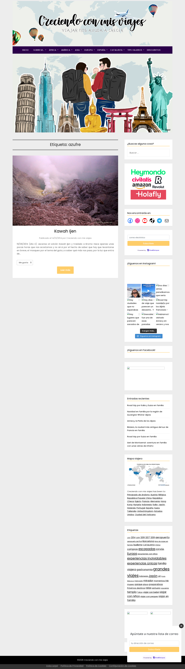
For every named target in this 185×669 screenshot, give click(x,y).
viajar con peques (149, 596)
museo (130, 584)
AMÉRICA (65, 50)
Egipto (138, 501)
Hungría (137, 504)
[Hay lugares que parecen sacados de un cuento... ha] (134, 319)
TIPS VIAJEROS (134, 50)
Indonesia (147, 504)
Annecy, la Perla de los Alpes (141, 420)
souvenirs (165, 588)
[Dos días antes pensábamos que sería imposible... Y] (148, 291)
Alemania (155, 501)
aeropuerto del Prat (134, 541)
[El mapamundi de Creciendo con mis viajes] (148, 485)
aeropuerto (162, 537)
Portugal (141, 507)
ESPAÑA (101, 50)
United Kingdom (145, 511)
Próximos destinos (136, 588)
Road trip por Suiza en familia (142, 436)
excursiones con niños (148, 554)
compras (132, 549)
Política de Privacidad (72, 665)
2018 (152, 537)
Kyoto (163, 576)
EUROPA (89, 50)
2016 (142, 537)
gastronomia (145, 569)
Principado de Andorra (138, 494)
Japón (161, 504)
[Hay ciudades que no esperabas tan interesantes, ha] (134, 305)
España (149, 507)
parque (138, 584)
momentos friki (161, 580)
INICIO (25, 50)
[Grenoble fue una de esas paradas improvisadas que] (148, 319)
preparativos (156, 584)
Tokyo (140, 592)
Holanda (131, 507)
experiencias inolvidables (146, 558)
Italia (155, 504)
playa (145, 584)
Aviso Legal (52, 665)
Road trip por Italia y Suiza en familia (145, 405)
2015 (138, 537)
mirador (148, 580)
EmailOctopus (154, 250)
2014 (133, 537)
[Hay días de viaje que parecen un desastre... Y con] (148, 305)
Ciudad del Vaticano (145, 514)
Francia (145, 501)
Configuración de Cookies (122, 665)
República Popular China (139, 498)
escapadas (146, 549)
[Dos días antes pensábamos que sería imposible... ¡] (163, 291)
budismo (137, 544)
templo (132, 592)
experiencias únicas (142, 563)
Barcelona (148, 541)
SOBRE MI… (38, 50)
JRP (159, 576)
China (157, 545)
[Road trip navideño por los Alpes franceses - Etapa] (163, 305)
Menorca (130, 581)
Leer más (65, 270)
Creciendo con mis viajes (79, 238)
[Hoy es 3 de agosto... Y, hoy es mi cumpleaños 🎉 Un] (134, 291)
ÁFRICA (52, 50)
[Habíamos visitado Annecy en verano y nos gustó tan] (163, 319)
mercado (138, 581)
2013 (128, 538)
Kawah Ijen (65, 231)
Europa (132, 553)
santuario (156, 588)
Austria (154, 494)
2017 (147, 537)
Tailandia (131, 511)
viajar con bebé (151, 592)
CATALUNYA (116, 50)
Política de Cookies (96, 665)
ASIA (77, 50)
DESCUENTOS (153, 50)
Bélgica (162, 494)
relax (148, 588)
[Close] (181, 626)
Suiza (157, 507)
